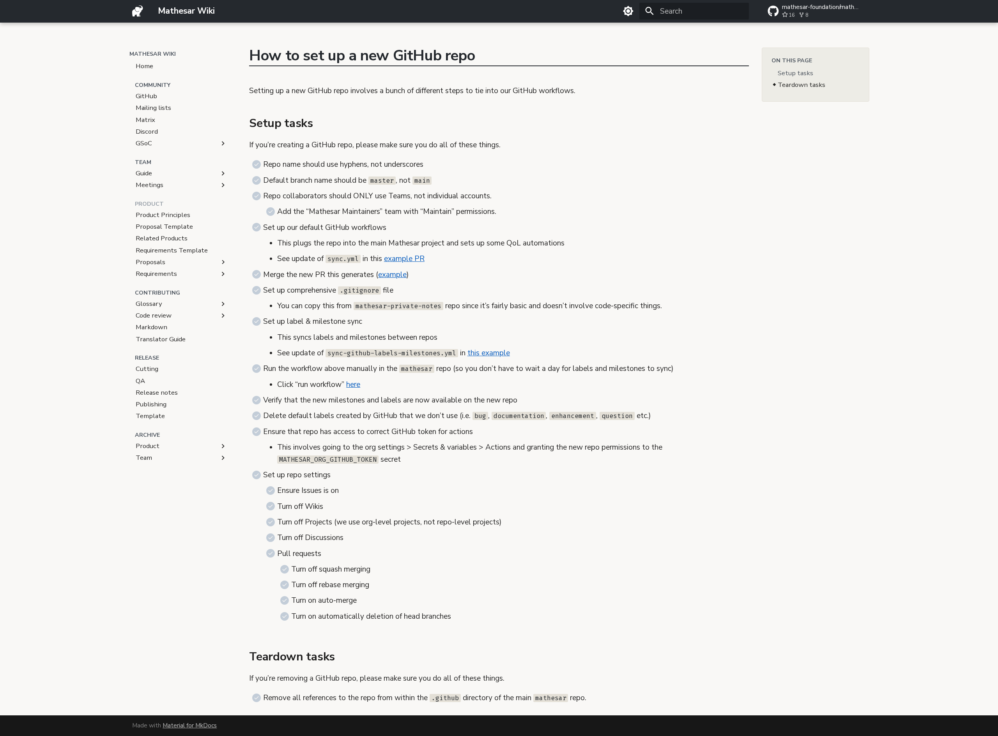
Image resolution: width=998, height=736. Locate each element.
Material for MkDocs (190, 725)
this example (488, 353)
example (392, 275)
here (353, 384)
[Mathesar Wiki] (138, 11)
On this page (792, 60)
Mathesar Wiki (152, 54)
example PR (404, 259)
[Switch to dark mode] (628, 11)
